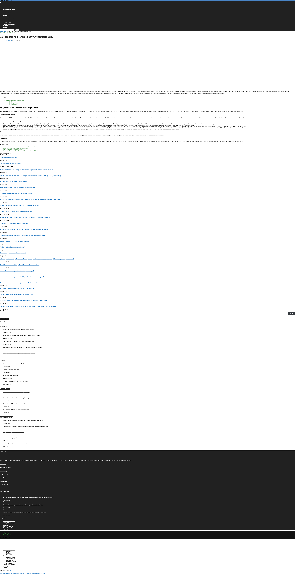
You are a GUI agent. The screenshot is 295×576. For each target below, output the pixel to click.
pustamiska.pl (3, 471)
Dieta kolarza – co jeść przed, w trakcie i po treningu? (17, 271)
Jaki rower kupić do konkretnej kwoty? (12, 247)
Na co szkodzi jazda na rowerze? (10, 375)
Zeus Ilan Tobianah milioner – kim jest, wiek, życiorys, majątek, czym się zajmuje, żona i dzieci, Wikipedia (28, 497)
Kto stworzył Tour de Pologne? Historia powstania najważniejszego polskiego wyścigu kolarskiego (31, 175)
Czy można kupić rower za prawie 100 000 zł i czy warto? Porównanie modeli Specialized (28, 306)
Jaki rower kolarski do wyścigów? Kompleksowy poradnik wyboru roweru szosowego (27, 169)
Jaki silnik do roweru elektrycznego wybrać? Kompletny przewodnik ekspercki (25, 217)
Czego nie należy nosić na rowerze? (11, 369)
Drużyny (8, 12)
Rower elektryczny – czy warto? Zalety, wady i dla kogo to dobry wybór (23, 277)
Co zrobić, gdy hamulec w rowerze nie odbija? (14, 223)
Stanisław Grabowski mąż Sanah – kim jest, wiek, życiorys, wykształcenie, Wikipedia (23, 504)
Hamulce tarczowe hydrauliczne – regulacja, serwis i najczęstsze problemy (23, 235)
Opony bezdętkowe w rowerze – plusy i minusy (15, 241)
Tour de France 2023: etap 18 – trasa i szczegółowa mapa (16, 409)
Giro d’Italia (9, 20)
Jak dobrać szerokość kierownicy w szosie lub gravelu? (17, 288)
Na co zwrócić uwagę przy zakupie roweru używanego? (17, 187)
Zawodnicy (9, 11)
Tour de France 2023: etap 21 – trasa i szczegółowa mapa (16, 392)
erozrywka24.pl (4, 484)
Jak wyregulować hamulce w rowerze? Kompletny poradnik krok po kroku (24, 229)
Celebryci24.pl (4, 474)
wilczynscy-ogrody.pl (5, 467)
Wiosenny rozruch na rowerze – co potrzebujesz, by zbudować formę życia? (23, 300)
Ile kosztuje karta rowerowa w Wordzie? (13, 149)
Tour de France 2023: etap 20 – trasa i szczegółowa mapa (16, 398)
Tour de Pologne (11, 21)
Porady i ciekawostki (9, 24)
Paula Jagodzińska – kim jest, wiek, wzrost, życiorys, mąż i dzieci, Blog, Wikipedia (23, 150)
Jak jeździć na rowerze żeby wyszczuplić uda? (14, 100)
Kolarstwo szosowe (9, 9)
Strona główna (3, 31)
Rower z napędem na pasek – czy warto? (13, 253)
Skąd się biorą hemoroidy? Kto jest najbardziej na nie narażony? (18, 363)
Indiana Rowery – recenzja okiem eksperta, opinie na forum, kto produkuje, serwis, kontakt (24, 512)
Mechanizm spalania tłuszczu (16, 101)
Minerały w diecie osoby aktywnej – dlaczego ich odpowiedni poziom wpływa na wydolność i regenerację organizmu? (37, 259)
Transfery (9, 14)
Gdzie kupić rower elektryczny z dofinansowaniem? (16, 193)
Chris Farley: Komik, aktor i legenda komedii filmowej (16, 148)
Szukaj (16, 29)
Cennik (5, 27)
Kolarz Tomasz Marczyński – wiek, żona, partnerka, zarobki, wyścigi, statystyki (21, 335)
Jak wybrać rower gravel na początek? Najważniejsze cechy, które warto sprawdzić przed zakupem (31, 199)
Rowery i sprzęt (7, 23)
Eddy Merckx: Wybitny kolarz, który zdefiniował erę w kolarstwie (18, 341)
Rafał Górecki (9, 40)
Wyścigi (5, 15)
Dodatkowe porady (14, 103)
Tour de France (10, 17)
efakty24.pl (3, 464)
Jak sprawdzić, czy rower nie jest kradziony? (14, 181)
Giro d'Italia (6, 529)
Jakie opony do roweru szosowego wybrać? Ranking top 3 (18, 283)
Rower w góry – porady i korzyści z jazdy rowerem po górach (19, 205)
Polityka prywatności (7, 533)
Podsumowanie (14, 104)
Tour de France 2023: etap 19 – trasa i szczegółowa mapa (16, 403)
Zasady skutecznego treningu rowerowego (19, 102)
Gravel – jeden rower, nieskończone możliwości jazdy (16, 294)
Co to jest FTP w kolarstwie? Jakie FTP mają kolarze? (16, 381)
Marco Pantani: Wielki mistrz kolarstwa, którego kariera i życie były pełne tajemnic (22, 347)
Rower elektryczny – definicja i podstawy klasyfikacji (16, 211)
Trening (5, 25)
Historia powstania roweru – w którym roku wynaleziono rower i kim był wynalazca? (23, 146)
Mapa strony (5, 532)
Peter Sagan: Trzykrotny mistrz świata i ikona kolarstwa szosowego (18, 329)
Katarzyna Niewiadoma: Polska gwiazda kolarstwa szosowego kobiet (19, 353)
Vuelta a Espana (10, 18)
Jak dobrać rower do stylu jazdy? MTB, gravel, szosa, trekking (20, 265)
